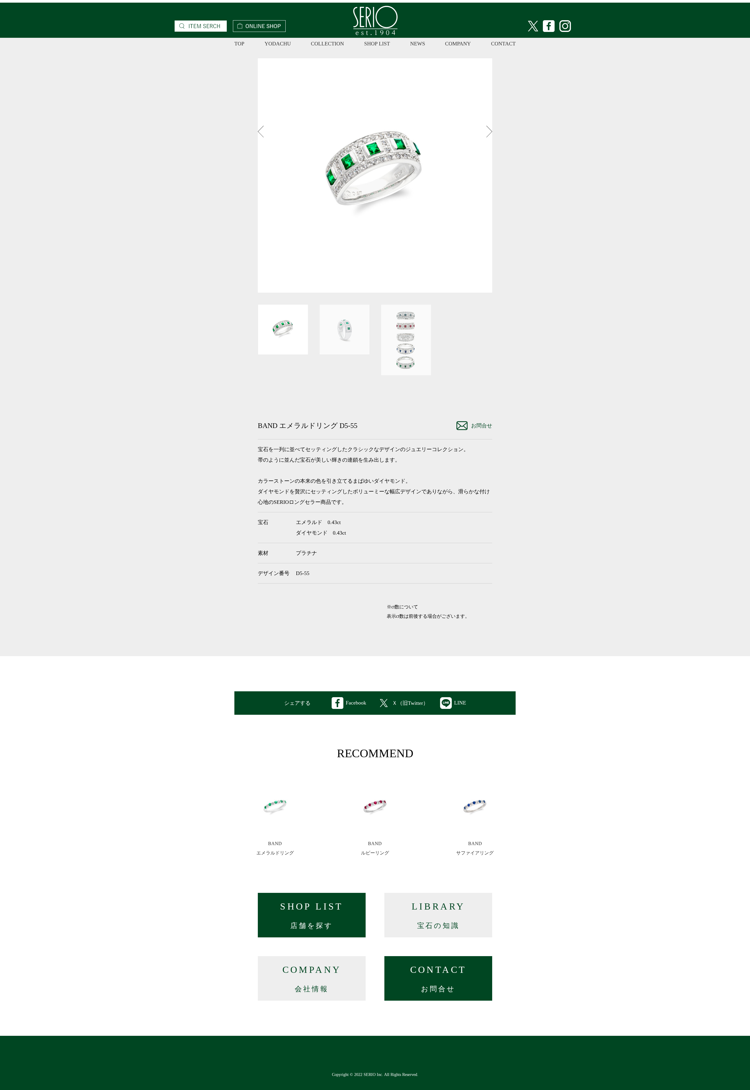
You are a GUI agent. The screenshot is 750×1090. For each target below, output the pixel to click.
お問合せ (481, 426)
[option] (375, 175)
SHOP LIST (377, 44)
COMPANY (458, 44)
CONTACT (503, 44)
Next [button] (489, 131)
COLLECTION (327, 44)
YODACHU (278, 44)
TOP (239, 44)
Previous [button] (261, 131)
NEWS (417, 44)
